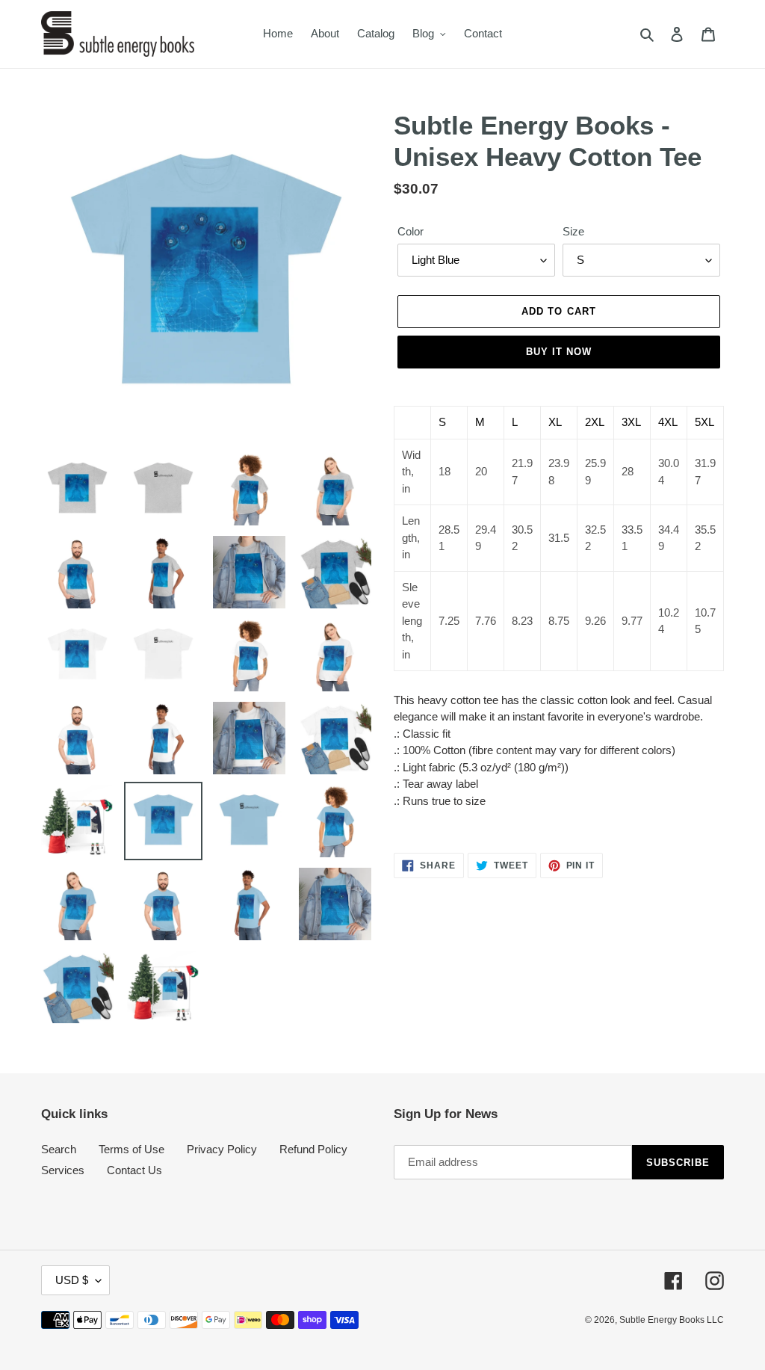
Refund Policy (313, 1149)
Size (573, 231)
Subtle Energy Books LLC (671, 1320)
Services (62, 1170)
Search (58, 1149)
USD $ (71, 1280)
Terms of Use (131, 1149)
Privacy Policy (222, 1149)
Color (410, 231)
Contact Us (134, 1170)
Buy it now (559, 351)
